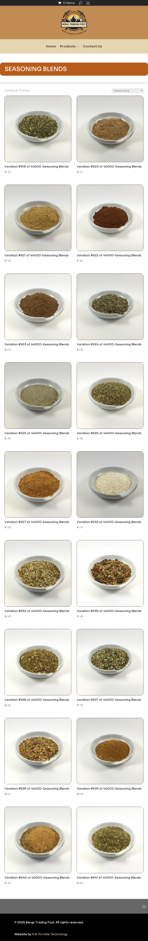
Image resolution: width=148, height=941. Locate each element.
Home (51, 46)
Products (67, 46)
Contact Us (92, 46)
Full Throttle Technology (50, 934)
